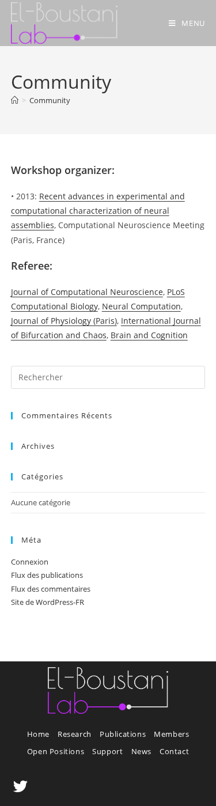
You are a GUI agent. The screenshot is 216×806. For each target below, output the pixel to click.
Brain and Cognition (149, 335)
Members (171, 734)
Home (38, 734)
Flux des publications (47, 575)
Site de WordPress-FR (47, 602)
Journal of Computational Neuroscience (87, 291)
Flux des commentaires (50, 589)
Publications (123, 734)
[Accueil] (14, 100)
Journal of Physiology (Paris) (64, 320)
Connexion (29, 562)
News (141, 751)
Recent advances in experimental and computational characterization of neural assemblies (98, 210)
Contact (174, 751)
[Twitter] (20, 785)
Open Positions (55, 751)
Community (49, 100)
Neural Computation (141, 306)
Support (107, 751)
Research (75, 734)
